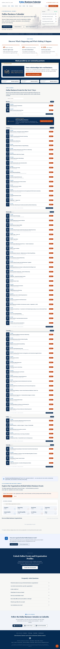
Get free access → (49, 326)
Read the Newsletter (41, 625)
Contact (15, 642)
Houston (41, 640)
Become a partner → (15, 81)
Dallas (38, 640)
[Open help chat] (57, 646)
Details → (51, 105)
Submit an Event (14, 544)
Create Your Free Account (30, 567)
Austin (36, 640)
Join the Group (29, 625)
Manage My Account (45, 642)
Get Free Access (7, 26)
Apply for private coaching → (33, 74)
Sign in (15, 496)
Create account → (7, 496)
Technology (30, 633)
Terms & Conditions (26, 642)
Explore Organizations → (31, 26)
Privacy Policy (19, 642)
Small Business (41, 633)
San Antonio (32, 640)
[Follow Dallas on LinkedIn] (30, 638)
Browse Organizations (24, 544)
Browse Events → (18, 26)
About (12, 642)
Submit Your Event (38, 642)
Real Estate (35, 633)
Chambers (25, 633)
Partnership (32, 642)
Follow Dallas (18, 625)
